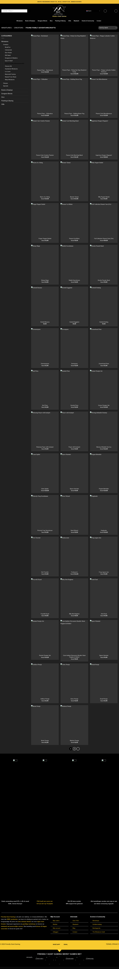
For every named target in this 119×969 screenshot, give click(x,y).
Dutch (89, 10)
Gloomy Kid (8, 66)
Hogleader (104, 530)
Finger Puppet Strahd (45, 238)
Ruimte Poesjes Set (45, 655)
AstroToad (104, 614)
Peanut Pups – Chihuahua (45, 113)
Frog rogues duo (104, 572)
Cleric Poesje (74, 699)
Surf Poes (45, 405)
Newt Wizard (74, 530)
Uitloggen (55, 932)
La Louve (7, 71)
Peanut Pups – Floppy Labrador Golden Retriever (104, 71)
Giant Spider (45, 488)
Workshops (96, 920)
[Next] (78, 748)
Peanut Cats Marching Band (74, 155)
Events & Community (88, 21)
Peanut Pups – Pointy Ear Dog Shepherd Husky (74, 71)
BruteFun (7, 47)
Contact (99, 21)
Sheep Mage (45, 280)
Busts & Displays (30, 21)
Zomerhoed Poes (104, 363)
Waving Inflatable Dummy (103, 447)
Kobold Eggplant (74, 322)
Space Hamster (74, 488)
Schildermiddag (97, 924)
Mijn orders (56, 920)
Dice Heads (8, 52)
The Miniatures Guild (99, 932)
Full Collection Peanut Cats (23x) (104, 238)
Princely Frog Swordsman (45, 530)
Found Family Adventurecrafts (14, 63)
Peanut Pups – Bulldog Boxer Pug (74, 113)
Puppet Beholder (104, 488)
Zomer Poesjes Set (103, 405)
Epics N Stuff (8, 60)
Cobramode (8, 50)
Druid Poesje (104, 699)
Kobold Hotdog (103, 322)
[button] (111, 11)
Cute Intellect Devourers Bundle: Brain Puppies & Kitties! (74, 656)
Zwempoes (74, 363)
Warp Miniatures (10, 79)
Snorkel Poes (74, 405)
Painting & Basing (60, 21)
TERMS (108, 944)
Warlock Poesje (74, 740)
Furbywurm (74, 572)
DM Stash (8, 55)
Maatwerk (76, 21)
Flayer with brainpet (74, 447)
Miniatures (20, 21)
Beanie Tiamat (74, 197)
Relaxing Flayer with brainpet (44, 447)
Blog (74, 928)
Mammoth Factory (10, 74)
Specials (5, 86)
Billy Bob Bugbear (74, 614)
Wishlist (55, 924)
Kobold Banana (44, 322)
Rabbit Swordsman (74, 280)
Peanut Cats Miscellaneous (104, 113)
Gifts (69, 21)
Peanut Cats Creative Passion (45, 155)
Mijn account (56, 928)
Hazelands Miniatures (11, 69)
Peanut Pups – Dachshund (45, 70)
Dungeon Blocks (42, 21)
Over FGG (76, 920)
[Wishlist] (105, 10)
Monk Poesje (45, 740)
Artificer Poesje (45, 699)
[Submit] (28, 11)
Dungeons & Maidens (11, 58)
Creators (18, 28)
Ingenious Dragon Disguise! (104, 155)
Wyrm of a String (45, 197)
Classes (5, 83)
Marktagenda (96, 928)
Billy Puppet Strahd (103, 197)
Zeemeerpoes (45, 363)
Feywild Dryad (45, 614)
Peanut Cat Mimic (74, 238)
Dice (51, 21)
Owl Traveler (45, 572)
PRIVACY (115, 944)
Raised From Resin (10, 77)
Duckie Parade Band (104, 280)
